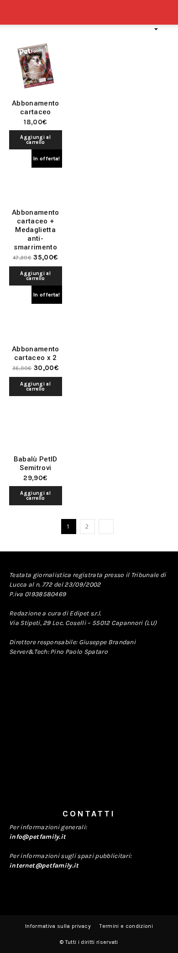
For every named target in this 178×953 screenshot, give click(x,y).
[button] (165, 17)
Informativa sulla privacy (58, 926)
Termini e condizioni (125, 926)
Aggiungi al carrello (35, 139)
